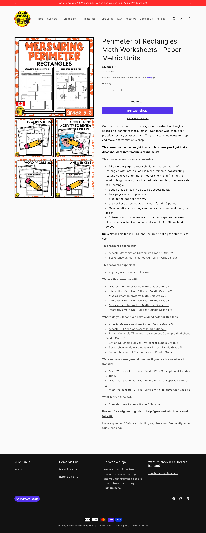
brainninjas (72, 525)
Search (18, 469)
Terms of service (140, 525)
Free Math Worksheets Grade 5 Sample (134, 404)
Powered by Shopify (87, 525)
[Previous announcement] (15, 3)
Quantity (106, 83)
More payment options (138, 118)
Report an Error (69, 476)
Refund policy (106, 525)
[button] (53, 18)
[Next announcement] (190, 3)
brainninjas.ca (68, 469)
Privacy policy (122, 525)
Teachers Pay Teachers (163, 473)
